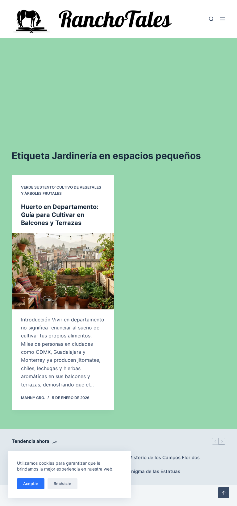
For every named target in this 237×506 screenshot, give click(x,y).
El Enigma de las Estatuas (151, 471)
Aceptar (30, 483)
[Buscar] (211, 19)
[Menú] (222, 19)
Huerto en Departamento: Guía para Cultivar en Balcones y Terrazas (59, 214)
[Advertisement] (118, 84)
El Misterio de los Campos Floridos (161, 457)
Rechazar (62, 483)
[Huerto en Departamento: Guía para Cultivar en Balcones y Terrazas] (63, 271)
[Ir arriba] (223, 492)
